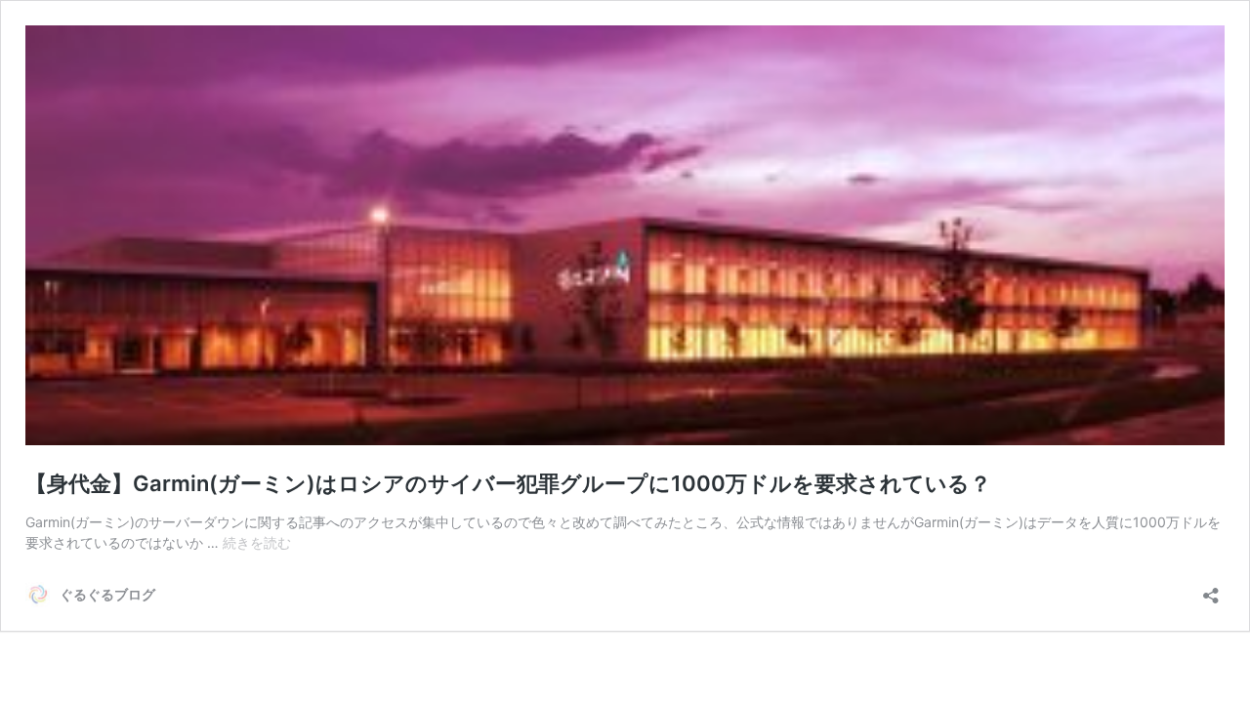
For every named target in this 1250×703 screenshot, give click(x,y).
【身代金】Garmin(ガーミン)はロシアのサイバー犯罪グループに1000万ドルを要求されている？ (508, 483)
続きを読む (257, 542)
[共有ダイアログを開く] (1211, 589)
